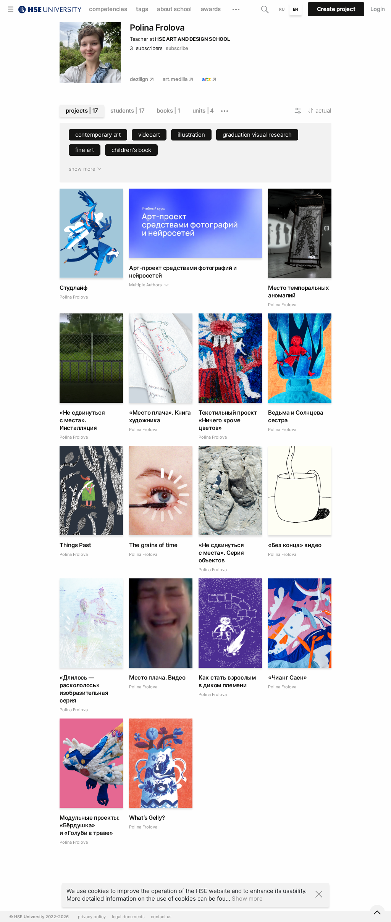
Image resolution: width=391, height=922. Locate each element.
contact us (161, 916)
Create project (336, 9)
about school (174, 9)
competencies (108, 9)
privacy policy (92, 916)
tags (142, 9)
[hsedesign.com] (49, 8)
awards (211, 9)
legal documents (128, 916)
